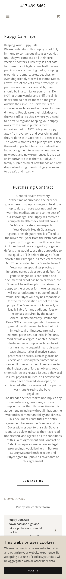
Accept (33, 570)
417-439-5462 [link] (33, 5)
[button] (8, 16)
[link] (33, 530)
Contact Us (33, 480)
